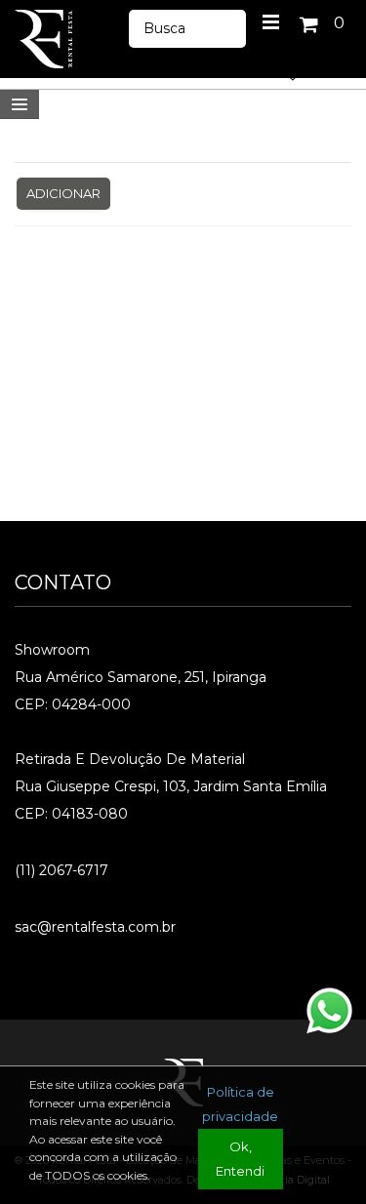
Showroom (52, 650)
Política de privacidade (240, 1104)
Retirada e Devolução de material (130, 759)
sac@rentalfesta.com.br (95, 927)
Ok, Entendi (240, 1159)
